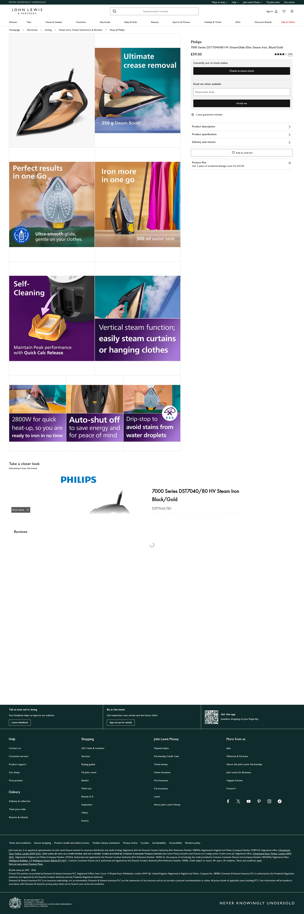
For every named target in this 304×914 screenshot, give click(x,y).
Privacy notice (130, 842)
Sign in (269, 11)
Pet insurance (161, 780)
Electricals (105, 22)
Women (13, 22)
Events (85, 820)
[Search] (114, 11)
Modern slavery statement (106, 842)
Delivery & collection (19, 801)
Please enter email (204, 91)
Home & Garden (53, 22)
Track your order (17, 809)
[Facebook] (228, 802)
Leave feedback (20, 722)
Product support (17, 764)
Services (85, 756)
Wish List (86, 788)
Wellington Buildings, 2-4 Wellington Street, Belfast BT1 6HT (38, 860)
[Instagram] (269, 802)
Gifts (238, 22)
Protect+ (231, 788)
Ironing (48, 29)
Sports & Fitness (181, 22)
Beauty (154, 22)
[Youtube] (248, 802)
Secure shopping (42, 842)
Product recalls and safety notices (71, 842)
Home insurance (162, 772)
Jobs (228, 748)
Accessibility (175, 842)
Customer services (18, 756)
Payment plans (161, 748)
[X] (238, 802)
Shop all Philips (117, 29)
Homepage (14, 29)
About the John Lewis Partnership (244, 764)
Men (29, 22)
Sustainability (159, 842)
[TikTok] (280, 802)
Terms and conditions (20, 842)
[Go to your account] (276, 11)
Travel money (161, 764)
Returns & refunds (18, 817)
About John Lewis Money (167, 804)
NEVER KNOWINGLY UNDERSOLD (27, 2)
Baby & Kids (130, 22)
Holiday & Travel (212, 22)
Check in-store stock (241, 70)
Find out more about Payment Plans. (26, 864)
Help (234, 2)
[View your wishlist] (283, 11)
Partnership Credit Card (166, 756)
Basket (85, 780)
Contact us (15, 748)
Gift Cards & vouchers (92, 748)
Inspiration (86, 804)
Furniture (81, 22)
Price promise (16, 780)
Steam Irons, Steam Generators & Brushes (80, 29)
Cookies (145, 842)
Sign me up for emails (121, 722)
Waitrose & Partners (237, 756)
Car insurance (161, 788)
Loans (157, 796)
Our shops (14, 772)
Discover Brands (263, 22)
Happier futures (234, 780)
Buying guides (88, 764)
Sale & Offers (288, 22)
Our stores (289, 2)
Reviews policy (192, 842)
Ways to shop (218, 2)
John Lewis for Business (238, 772)
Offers (84, 812)
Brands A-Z (87, 796)
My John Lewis (273, 2)
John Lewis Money (251, 2)
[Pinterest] (259, 802)
